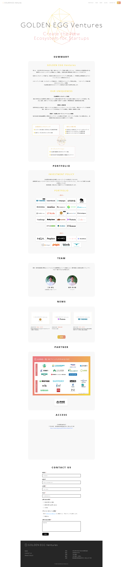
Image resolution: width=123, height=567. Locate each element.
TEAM (96, 2)
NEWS (101, 2)
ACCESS (105, 2)
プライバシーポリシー (51, 513)
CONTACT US (112, 2)
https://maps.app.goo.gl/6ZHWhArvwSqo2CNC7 (61, 428)
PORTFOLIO (90, 2)
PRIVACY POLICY (29, 555)
